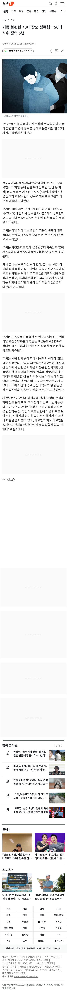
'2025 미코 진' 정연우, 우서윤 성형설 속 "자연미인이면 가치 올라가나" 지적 (30, 784)
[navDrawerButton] (62, 3)
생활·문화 (8, 928)
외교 (25, 915)
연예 (5, 829)
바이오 (58, 921)
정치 (8, 909)
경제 (42, 909)
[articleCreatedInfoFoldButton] (34, 43)
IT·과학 (42, 921)
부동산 (25, 921)
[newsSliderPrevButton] (54, 746)
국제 (59, 909)
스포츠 (6, 870)
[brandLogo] (8, 3)
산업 (8, 921)
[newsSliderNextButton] (61, 746)
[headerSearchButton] (50, 3)
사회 (25, 909)
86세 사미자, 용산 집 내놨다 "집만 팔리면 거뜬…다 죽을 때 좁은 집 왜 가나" (30, 769)
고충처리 (57, 948)
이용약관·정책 (44, 948)
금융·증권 (58, 915)
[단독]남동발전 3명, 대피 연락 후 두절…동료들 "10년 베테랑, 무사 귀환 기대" (30, 798)
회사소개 (10, 948)
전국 (4, 20)
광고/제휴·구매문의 (26, 948)
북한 (42, 915)
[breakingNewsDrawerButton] (56, 3)
